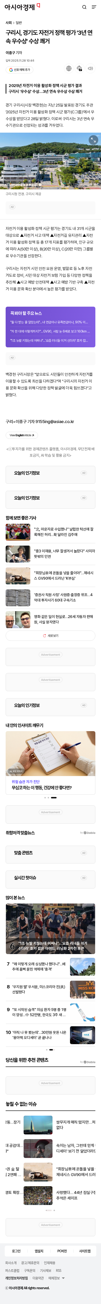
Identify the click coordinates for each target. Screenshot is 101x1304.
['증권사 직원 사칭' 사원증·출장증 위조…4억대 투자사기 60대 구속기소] (18, 605)
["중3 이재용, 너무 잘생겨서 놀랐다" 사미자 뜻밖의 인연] (18, 561)
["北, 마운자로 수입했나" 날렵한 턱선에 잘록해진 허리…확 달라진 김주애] (18, 539)
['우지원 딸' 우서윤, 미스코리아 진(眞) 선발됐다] (82, 997)
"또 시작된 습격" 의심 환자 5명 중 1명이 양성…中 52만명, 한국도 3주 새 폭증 (39, 1015)
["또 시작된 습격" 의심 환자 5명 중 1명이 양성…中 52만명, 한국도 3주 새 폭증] (82, 1020)
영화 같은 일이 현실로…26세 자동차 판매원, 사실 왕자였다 (63, 619)
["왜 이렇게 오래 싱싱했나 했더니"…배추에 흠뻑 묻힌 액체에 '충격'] (82, 974)
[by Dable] (87, 1062)
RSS (58, 1270)
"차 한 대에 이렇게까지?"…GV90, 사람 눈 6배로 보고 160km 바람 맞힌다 (50, 331)
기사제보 (45, 1270)
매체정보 (54, 1278)
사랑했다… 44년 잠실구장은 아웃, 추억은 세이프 (65, 1195)
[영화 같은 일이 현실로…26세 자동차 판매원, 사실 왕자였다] (18, 627)
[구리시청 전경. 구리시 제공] (50, 161)
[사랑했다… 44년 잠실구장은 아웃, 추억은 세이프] (20, 1204)
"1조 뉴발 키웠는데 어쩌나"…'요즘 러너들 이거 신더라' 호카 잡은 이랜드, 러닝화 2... (50, 340)
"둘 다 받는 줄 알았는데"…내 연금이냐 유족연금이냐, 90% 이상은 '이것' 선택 (50, 322)
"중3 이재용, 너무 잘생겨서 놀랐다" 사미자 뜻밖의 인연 (64, 554)
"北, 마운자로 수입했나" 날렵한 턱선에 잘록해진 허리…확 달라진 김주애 (63, 532)
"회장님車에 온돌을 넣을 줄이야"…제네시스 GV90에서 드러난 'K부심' (63, 575)
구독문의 (29, 1270)
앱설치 (39, 1251)
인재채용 (49, 1262)
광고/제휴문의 (30, 1262)
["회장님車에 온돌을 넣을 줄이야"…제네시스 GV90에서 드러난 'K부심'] (18, 583)
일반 (19, 23)
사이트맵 (84, 1251)
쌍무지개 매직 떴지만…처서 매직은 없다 (65, 1125)
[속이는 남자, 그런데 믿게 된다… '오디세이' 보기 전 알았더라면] (20, 1157)
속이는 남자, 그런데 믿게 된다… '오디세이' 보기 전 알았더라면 (65, 1148)
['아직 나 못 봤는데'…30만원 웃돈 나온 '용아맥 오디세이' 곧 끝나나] (82, 1043)
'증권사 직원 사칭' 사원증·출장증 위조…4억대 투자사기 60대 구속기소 (63, 597)
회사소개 (10, 1262)
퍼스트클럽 (12, 1270)
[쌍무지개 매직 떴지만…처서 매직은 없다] (20, 1133)
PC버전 (62, 1251)
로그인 (16, 1251)
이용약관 (38, 1278)
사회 (9, 23)
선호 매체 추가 (22, 69)
